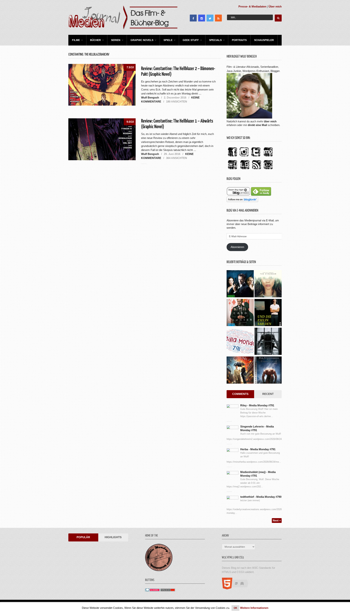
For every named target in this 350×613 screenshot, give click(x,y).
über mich (270, 121)
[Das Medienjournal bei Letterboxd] (232, 169)
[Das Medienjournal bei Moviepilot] (268, 156)
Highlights (113, 537)
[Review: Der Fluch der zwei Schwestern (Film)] (268, 342)
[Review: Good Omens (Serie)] (240, 370)
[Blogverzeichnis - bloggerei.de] (152, 590)
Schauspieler (264, 40)
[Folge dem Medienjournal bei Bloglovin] (242, 201)
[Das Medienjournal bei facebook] (232, 156)
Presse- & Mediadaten (252, 6)
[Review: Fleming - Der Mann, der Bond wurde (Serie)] (240, 284)
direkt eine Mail (257, 125)
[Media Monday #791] (240, 342)
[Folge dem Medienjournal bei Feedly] (261, 194)
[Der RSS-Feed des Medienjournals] (256, 169)
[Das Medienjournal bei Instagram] (244, 156)
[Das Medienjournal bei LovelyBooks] (245, 169)
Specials (215, 40)
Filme (76, 40)
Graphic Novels (142, 40)
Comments (240, 393)
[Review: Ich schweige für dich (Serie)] (268, 284)
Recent (268, 393)
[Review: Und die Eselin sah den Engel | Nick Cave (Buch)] (268, 313)
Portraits (239, 40)
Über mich (275, 6)
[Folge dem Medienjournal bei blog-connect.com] (238, 194)
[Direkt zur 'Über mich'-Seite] (249, 117)
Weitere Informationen (254, 607)
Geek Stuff (191, 40)
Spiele (168, 40)
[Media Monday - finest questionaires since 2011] (158, 570)
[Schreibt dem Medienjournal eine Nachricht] (268, 169)
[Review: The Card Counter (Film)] (240, 313)
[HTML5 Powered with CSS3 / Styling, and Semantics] (237, 588)
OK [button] (235, 608)
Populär (83, 537)
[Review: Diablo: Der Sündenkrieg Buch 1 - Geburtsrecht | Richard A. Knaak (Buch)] (268, 370)
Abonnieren (237, 247)
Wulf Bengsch (150, 97)
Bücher (95, 40)
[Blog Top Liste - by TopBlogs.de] (167, 590)
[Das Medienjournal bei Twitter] (256, 156)
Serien (115, 40)
